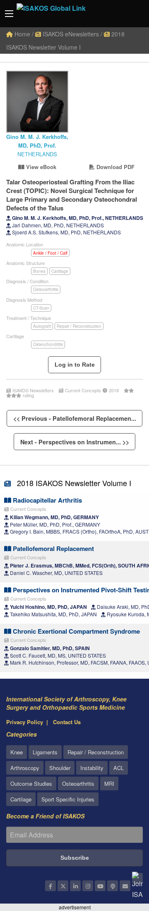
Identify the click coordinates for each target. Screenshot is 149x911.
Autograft (42, 326)
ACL (118, 768)
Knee (16, 752)
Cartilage (59, 271)
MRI (109, 783)
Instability (91, 768)
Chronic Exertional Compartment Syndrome (75, 631)
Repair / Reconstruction (79, 326)
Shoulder (59, 768)
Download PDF (115, 167)
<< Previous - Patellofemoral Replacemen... (74, 418)
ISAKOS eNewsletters (70, 34)
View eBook (40, 167)
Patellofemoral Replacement (52, 548)
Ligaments (45, 752)
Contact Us (67, 722)
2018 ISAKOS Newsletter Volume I (74, 482)
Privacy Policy (24, 722)
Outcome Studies (31, 783)
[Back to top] (122, 859)
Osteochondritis (48, 344)
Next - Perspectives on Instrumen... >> (74, 442)
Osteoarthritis (45, 289)
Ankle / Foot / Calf (50, 253)
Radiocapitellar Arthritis (46, 500)
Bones (39, 271)
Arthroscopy (24, 768)
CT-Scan (41, 308)
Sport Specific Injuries (67, 799)
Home (21, 34)
